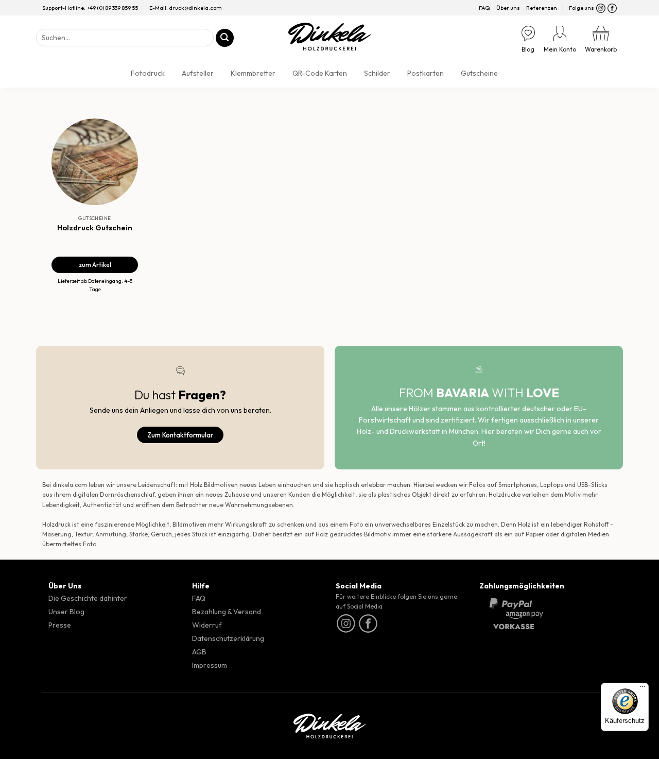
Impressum (209, 665)
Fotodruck (148, 73)
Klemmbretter (253, 73)
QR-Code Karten (319, 73)
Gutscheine (479, 73)
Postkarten (425, 73)
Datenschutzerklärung (228, 638)
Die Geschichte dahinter (87, 598)
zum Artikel (95, 264)
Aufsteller (198, 73)
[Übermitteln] (225, 38)
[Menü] (642, 689)
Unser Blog (66, 611)
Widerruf (207, 625)
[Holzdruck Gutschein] (94, 162)
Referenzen (541, 7)
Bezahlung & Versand (226, 611)
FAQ (484, 7)
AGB (199, 651)
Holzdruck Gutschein (94, 227)
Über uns (508, 7)
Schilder (377, 73)
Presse (59, 625)
